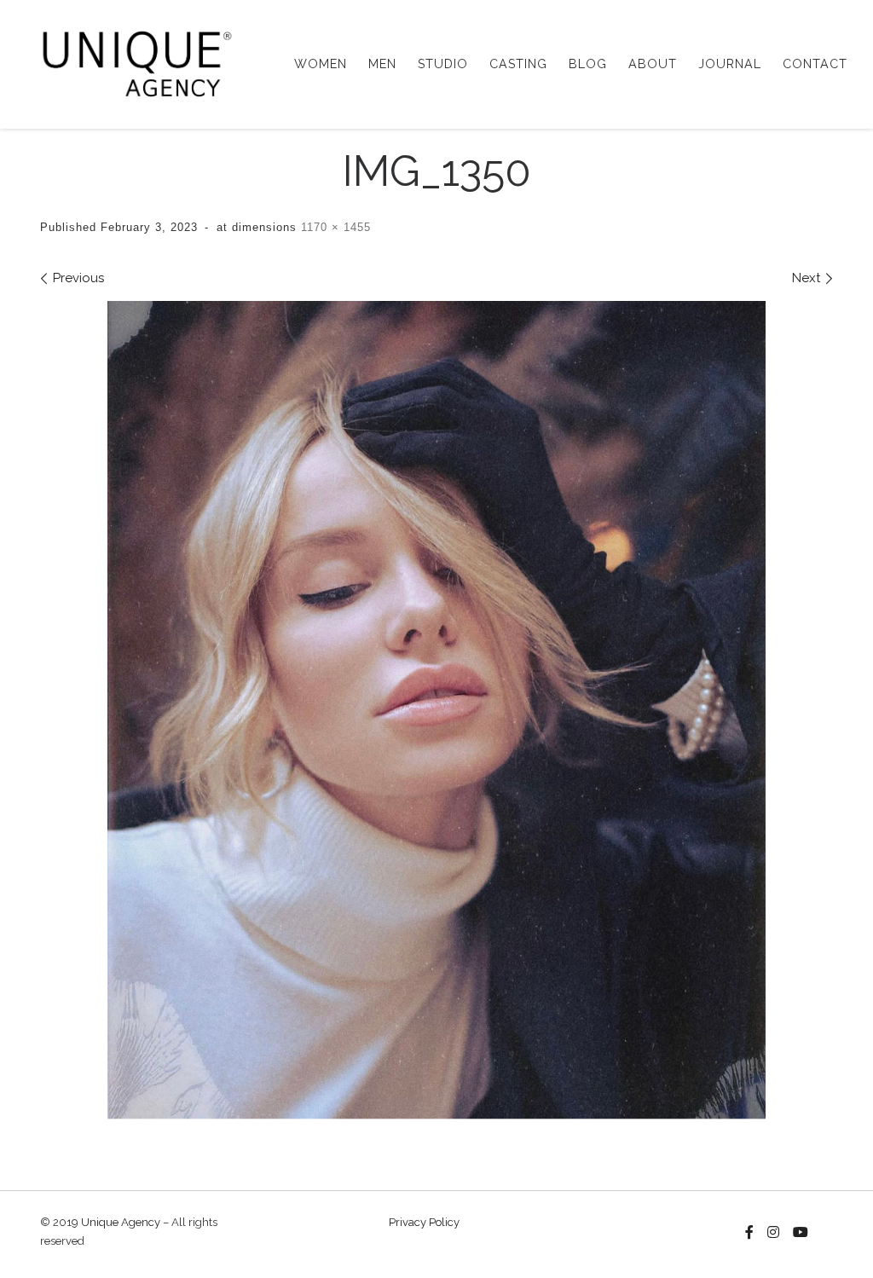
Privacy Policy (424, 1222)
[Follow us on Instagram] (773, 1232)
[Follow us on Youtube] (800, 1232)
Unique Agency (120, 1222)
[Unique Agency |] (132, 61)
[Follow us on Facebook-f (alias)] (749, 1232)
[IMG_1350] (436, 710)
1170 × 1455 (334, 227)
